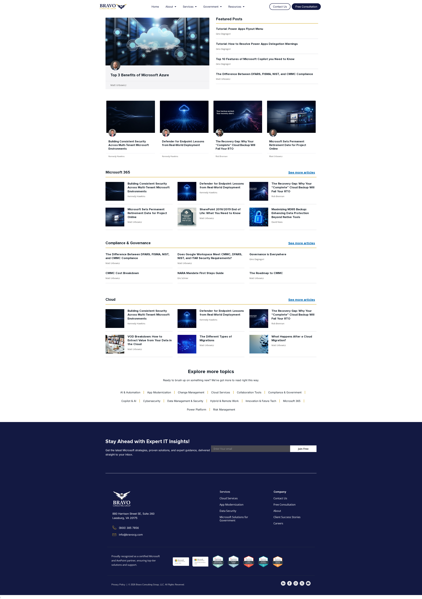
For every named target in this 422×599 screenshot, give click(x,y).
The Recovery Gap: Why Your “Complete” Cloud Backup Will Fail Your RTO (235, 145)
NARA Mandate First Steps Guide (201, 273)
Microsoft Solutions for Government (234, 518)
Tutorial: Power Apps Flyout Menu (239, 29)
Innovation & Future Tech (261, 401)
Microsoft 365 (292, 401)
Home (155, 6)
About (169, 6)
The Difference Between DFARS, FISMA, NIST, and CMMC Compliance (264, 74)
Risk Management (224, 409)
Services (188, 6)
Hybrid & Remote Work (224, 401)
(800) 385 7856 (129, 527)
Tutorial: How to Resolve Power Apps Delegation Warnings (257, 44)
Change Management (191, 392)
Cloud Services (220, 392)
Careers (278, 523)
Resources (234, 6)
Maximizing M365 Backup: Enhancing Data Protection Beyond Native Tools (290, 213)
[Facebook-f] (289, 583)
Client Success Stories (287, 517)
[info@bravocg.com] (114, 534)
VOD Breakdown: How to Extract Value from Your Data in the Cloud (150, 340)
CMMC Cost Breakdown (122, 273)
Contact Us (280, 498)
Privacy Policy (118, 584)
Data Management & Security (185, 401)
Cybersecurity (151, 401)
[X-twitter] (302, 583)
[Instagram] (295, 583)
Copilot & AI (128, 401)
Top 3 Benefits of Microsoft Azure (139, 75)
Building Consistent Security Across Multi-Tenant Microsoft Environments (128, 145)
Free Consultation (284, 504)
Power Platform (196, 409)
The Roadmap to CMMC (266, 273)
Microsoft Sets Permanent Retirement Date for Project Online (287, 145)
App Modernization (159, 392)
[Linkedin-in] (283, 583)
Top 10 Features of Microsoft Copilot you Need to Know (255, 59)
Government (210, 6)
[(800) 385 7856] (114, 528)
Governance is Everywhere (267, 254)
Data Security (228, 511)
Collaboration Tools (249, 392)
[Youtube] (308, 583)
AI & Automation (130, 392)
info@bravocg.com (131, 534)
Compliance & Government (284, 392)
